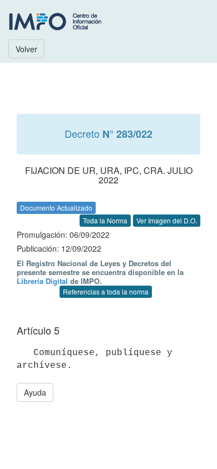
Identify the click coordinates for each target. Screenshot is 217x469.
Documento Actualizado (56, 207)
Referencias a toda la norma (106, 291)
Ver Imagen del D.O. (166, 220)
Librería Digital (42, 281)
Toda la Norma (105, 220)
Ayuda (35, 392)
